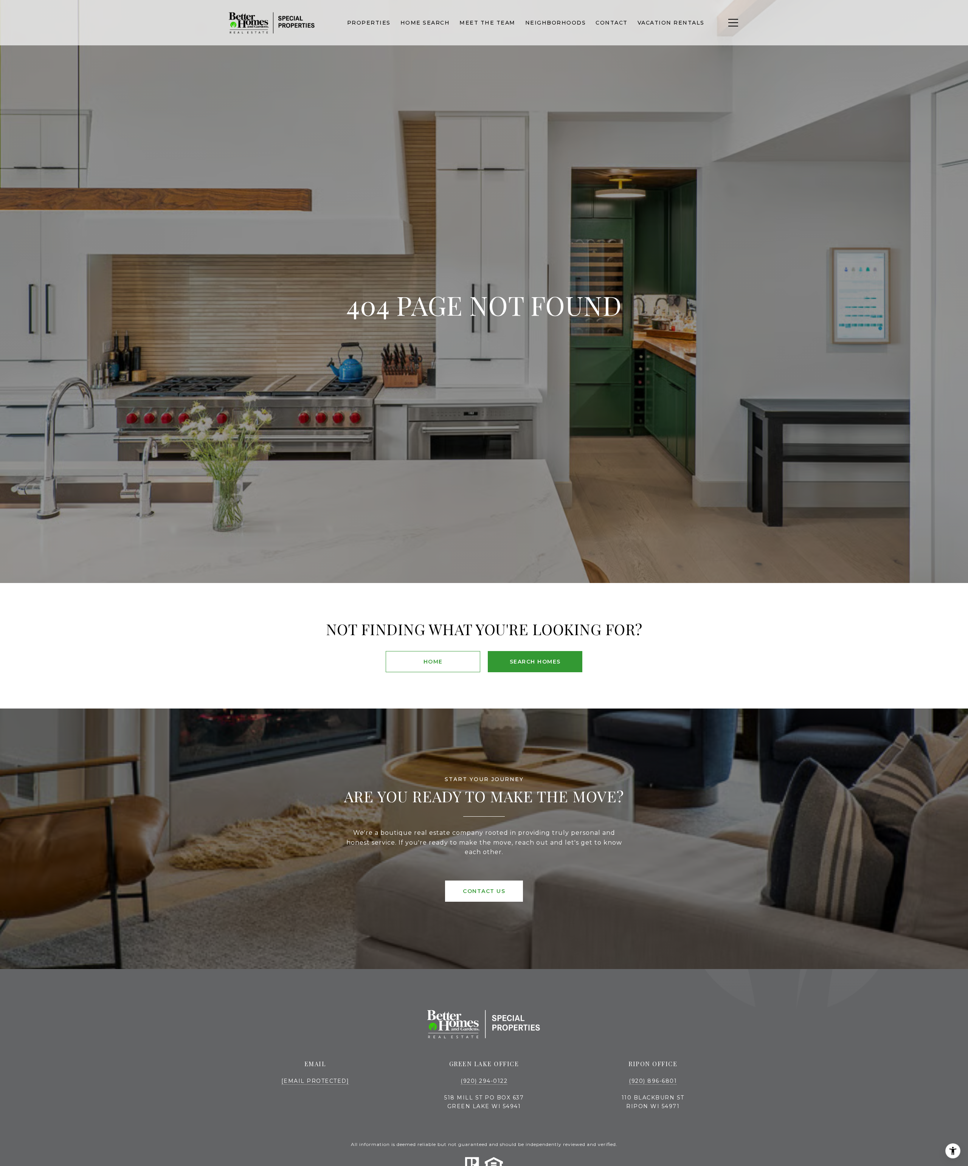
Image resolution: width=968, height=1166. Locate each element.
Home (433, 661)
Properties (369, 22)
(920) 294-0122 (484, 1081)
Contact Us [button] (484, 891)
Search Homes (535, 661)
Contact (612, 22)
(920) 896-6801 (653, 1081)
